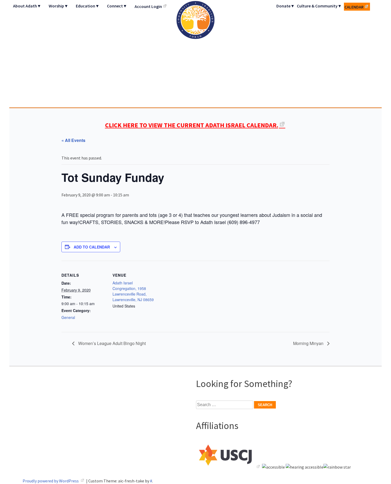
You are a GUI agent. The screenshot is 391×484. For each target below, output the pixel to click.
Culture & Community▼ (319, 6)
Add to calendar (92, 247)
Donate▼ (285, 6)
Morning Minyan (309, 343)
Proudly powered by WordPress (51, 480)
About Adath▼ (27, 6)
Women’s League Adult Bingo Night (111, 343)
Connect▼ (117, 6)
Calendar (354, 7)
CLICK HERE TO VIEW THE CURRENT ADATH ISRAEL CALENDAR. (191, 125)
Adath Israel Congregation (195, 53)
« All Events (73, 140)
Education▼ (87, 6)
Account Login (148, 6)
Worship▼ (58, 6)
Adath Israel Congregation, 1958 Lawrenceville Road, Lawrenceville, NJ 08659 (133, 291)
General (68, 317)
